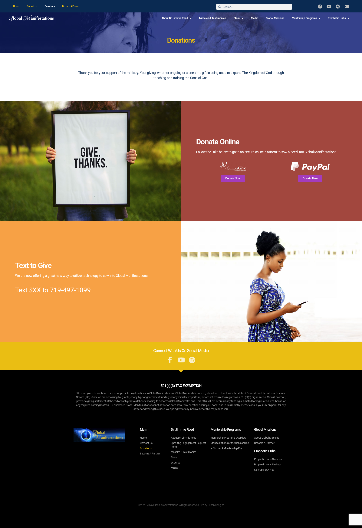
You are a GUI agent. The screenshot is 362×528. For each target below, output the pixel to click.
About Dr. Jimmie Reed (175, 18)
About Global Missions (266, 437)
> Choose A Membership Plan (227, 448)
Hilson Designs (216, 505)
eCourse (175, 462)
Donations (50, 6)
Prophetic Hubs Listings (267, 464)
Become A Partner (71, 6)
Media (254, 18)
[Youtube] (329, 6)
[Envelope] (346, 6)
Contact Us (32, 6)
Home (16, 6)
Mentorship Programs (304, 18)
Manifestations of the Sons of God (230, 442)
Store (237, 18)
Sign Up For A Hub (264, 469)
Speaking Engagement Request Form (188, 444)
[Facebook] (320, 6)
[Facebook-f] (170, 360)
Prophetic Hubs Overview (268, 459)
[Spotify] (337, 6)
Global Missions (275, 18)
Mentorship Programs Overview (228, 437)
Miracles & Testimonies (212, 18)
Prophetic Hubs (337, 18)
